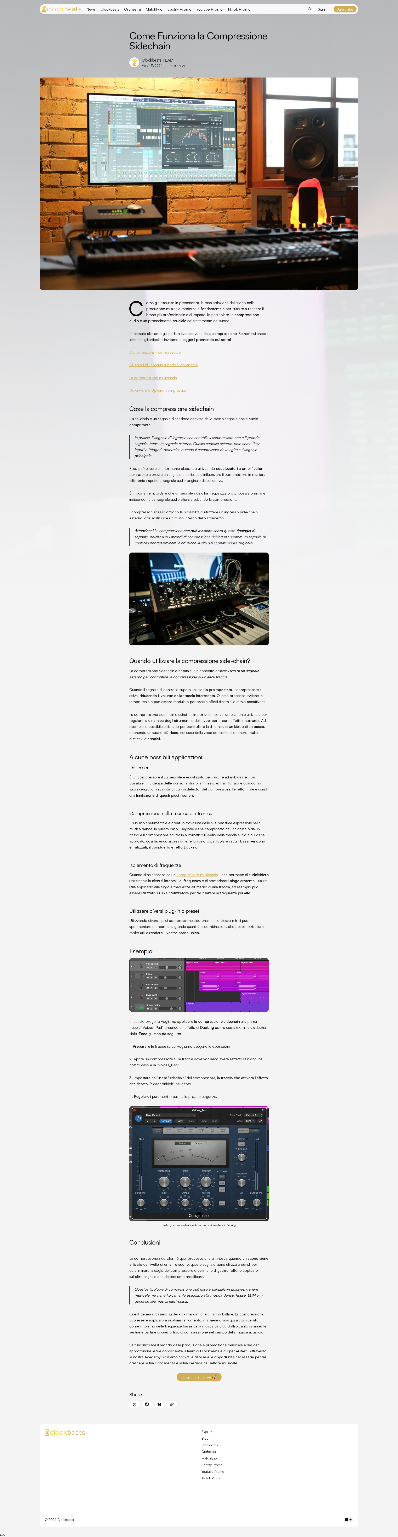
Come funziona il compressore (155, 352)
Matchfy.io (154, 9)
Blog (204, 1438)
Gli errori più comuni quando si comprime (163, 364)
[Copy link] (172, 1404)
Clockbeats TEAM (157, 60)
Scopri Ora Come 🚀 (199, 1377)
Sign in (323, 9)
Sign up (206, 1432)
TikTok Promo (239, 9)
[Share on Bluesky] (159, 1404)
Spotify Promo (179, 9)
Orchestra (132, 9)
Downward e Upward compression (158, 390)
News (91, 9)
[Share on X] (134, 1404)
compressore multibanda (197, 874)
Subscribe (345, 9)
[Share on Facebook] (147, 1404)
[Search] (309, 9)
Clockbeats (110, 9)
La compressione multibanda (153, 377)
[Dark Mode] (348, 1519)
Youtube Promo (210, 9)
